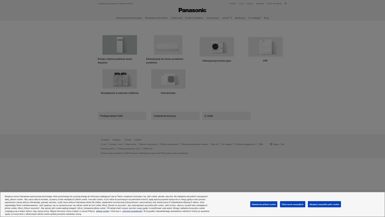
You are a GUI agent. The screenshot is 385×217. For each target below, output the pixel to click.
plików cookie (102, 211)
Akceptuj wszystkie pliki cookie (324, 204)
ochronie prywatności (132, 211)
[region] (192, 204)
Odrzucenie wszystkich (293, 204)
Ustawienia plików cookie (264, 204)
